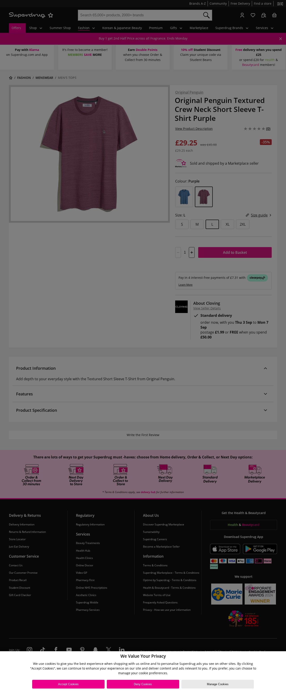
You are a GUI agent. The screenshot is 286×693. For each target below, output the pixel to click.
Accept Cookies (68, 684)
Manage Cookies (218, 684)
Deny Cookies (143, 684)
